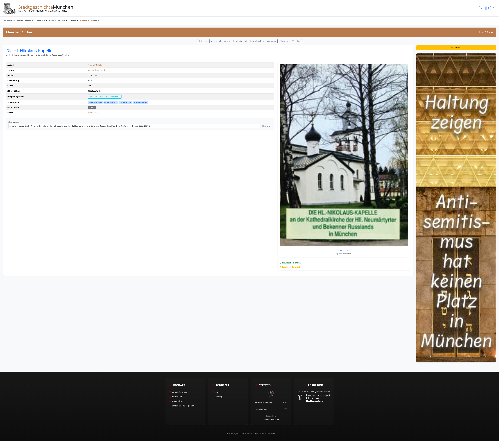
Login (217, 392)
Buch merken (344, 250)
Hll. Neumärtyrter (110, 102)
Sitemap (218, 396)
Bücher (84, 20)
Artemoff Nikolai (95, 65)
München (8, 20)
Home (481, 32)
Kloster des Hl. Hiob (96, 70)
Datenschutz (177, 401)
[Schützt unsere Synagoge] (456, 207)
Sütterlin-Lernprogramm (183, 405)
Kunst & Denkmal (57, 20)
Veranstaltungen (24, 20)
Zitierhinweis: (13, 122)
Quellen (73, 20)
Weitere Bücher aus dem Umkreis (105, 96)
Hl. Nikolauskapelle (140, 102)
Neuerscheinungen (291, 262)
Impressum (177, 396)
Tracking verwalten (271, 419)
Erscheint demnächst (292, 267)
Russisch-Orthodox (95, 102)
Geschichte (40, 20)
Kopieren (267, 126)
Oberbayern (95, 112)
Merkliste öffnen (344, 253)
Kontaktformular (179, 392)
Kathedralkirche (125, 102)
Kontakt (457, 47)
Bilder (94, 20)
